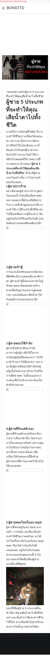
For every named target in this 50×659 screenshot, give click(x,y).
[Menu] (3, 9)
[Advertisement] (25, 33)
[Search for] (46, 9)
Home (10, 91)
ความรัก (19, 91)
